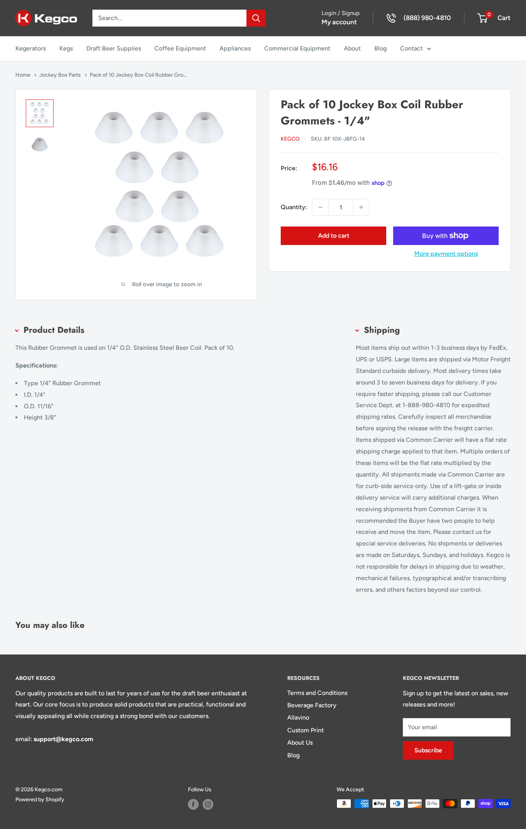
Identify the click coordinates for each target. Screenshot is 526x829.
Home (23, 75)
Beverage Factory (312, 705)
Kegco (290, 139)
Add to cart (333, 235)
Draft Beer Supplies (113, 48)
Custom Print (305, 730)
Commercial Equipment (297, 48)
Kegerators (30, 48)
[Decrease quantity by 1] (320, 207)
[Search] (256, 18)
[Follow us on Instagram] (208, 804)
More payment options (446, 253)
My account (339, 22)
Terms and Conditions (317, 692)
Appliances (235, 48)
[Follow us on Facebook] (193, 804)
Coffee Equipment (180, 48)
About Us (300, 742)
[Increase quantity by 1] (361, 207)
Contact (411, 48)
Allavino (298, 717)
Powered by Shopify (39, 799)
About (352, 48)
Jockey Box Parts (60, 75)
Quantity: (294, 207)
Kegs (66, 48)
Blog (380, 48)
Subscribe (428, 750)
